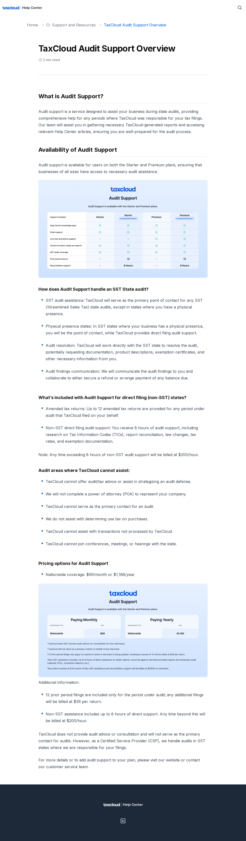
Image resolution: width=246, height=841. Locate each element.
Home (32, 25)
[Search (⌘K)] (239, 7)
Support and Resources (74, 25)
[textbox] (123, 431)
